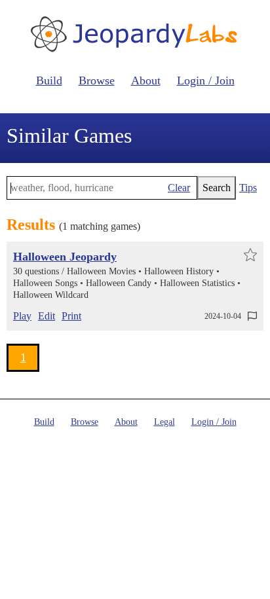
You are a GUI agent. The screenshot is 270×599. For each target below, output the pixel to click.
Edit (46, 315)
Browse (97, 80)
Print (71, 315)
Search (216, 187)
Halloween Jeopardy (65, 256)
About (146, 80)
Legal (164, 422)
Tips (248, 187)
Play (22, 315)
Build (49, 80)
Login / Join (206, 80)
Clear (179, 187)
